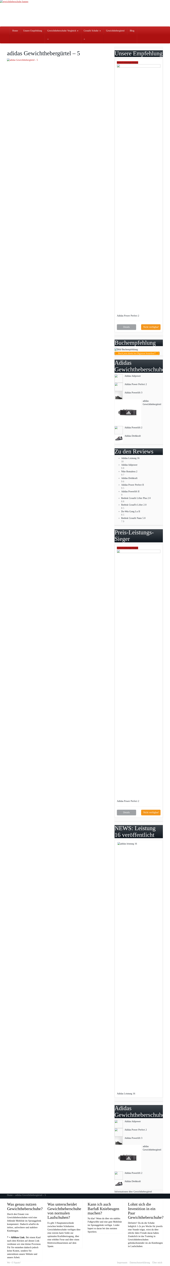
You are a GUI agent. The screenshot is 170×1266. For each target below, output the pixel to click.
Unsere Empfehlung (32, 30)
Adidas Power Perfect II (132, 485)
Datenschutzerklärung (140, 1262)
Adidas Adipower (129, 465)
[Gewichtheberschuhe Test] (85, 13)
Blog (132, 30)
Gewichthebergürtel (115, 30)
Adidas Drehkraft (129, 478)
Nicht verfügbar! (151, 327)
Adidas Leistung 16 (130, 458)
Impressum (122, 1262)
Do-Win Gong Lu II (130, 511)
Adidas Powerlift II (130, 491)
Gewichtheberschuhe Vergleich (62, 30)
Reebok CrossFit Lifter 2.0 (133, 505)
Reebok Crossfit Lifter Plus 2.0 (136, 498)
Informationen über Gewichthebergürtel (133, 1191)
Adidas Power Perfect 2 (128, 315)
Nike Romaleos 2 (129, 471)
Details (126, 327)
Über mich (157, 1262)
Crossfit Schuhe (91, 30)
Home (15, 30)
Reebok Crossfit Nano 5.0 (133, 518)
